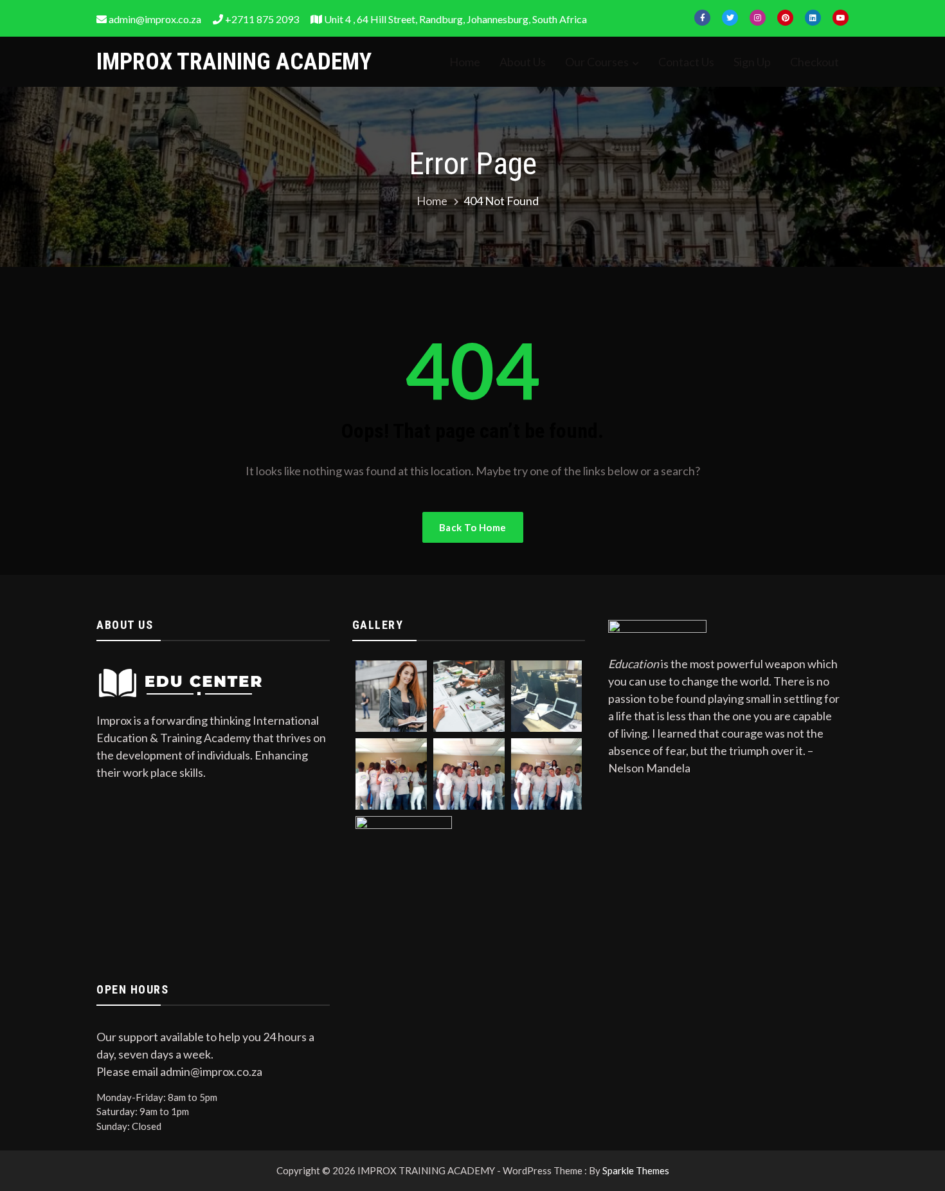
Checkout (814, 62)
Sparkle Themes (635, 1170)
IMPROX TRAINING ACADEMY (234, 61)
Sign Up (752, 62)
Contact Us (686, 62)
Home (464, 62)
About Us (523, 62)
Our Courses (597, 62)
